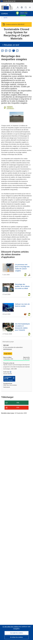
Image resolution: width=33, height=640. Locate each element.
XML (17, 402)
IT (17, 50)
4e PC (5, 17)
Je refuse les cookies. (16, 637)
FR (13, 50)
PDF (17, 407)
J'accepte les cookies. (16, 633)
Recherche (26, 7)
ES (10, 50)
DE (2, 50)
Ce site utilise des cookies (11, 626)
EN (6, 50)
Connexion (18, 7)
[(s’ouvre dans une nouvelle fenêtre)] (7, 7)
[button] (22, 7)
